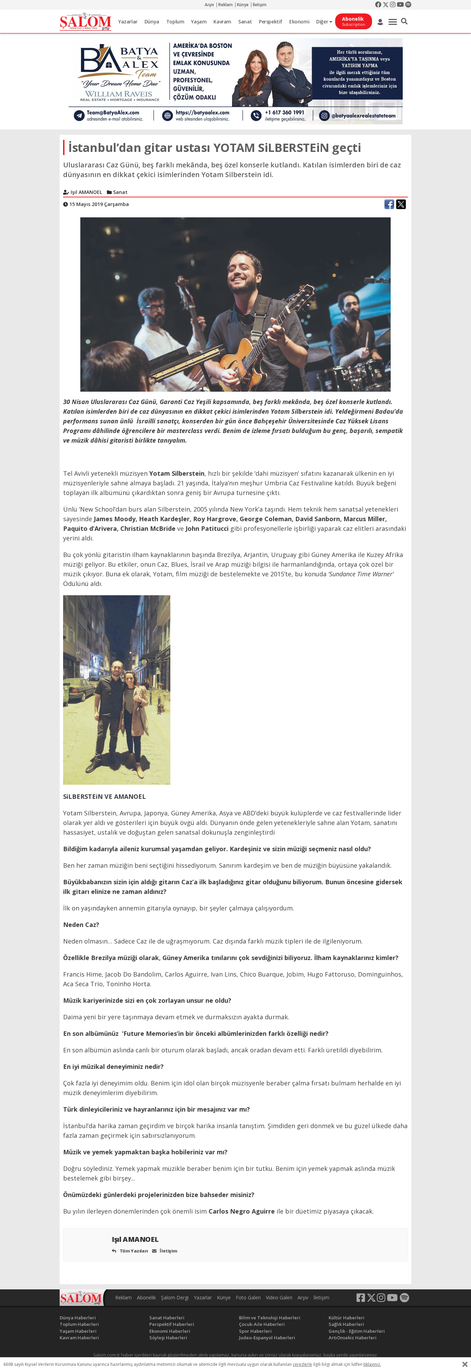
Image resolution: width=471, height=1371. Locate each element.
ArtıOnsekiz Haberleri (353, 1337)
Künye (243, 4)
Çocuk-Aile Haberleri (262, 1324)
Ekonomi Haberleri (169, 1331)
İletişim (260, 4)
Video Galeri (279, 1297)
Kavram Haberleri (79, 1337)
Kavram (222, 21)
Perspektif (270, 21)
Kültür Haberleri (346, 1318)
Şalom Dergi (175, 1297)
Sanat (245, 21)
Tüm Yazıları (133, 1251)
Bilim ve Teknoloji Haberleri (269, 1318)
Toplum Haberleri (79, 1324)
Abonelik (146, 1297)
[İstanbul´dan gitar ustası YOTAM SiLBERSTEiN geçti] (235, 304)
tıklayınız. (372, 1364)
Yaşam (199, 21)
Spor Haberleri (255, 1331)
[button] (404, 21)
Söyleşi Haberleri (168, 1337)
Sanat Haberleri (166, 1318)
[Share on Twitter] (401, 204)
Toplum (175, 21)
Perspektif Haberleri (171, 1324)
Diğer (322, 21)
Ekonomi (299, 21)
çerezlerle (302, 1364)
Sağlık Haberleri (346, 1324)
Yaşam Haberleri (78, 1331)
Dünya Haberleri (78, 1318)
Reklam (225, 4)
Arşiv (209, 4)
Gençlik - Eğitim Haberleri (357, 1331)
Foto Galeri (248, 1297)
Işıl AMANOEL (136, 1239)
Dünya (151, 21)
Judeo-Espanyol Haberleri (267, 1337)
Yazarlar (128, 21)
